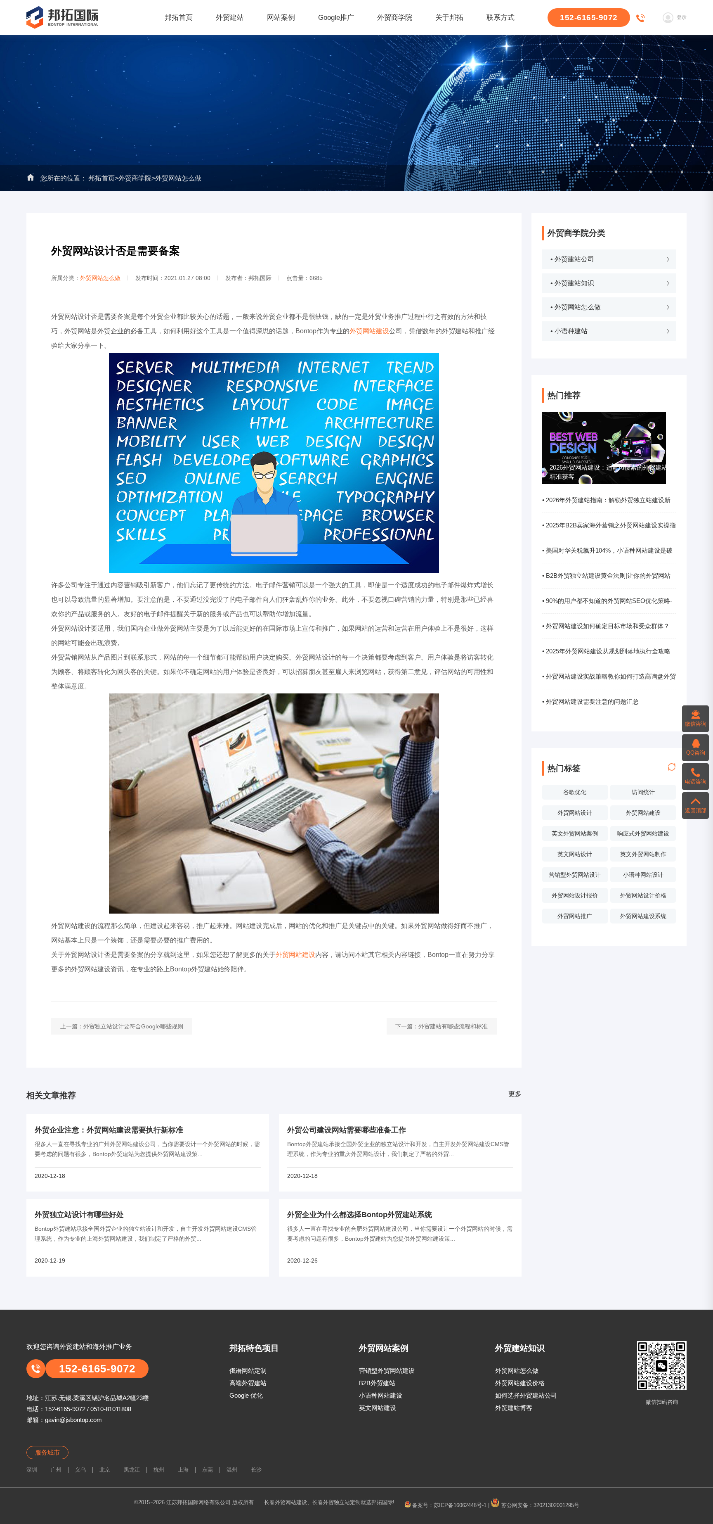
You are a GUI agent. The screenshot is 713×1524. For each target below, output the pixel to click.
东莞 (207, 1470)
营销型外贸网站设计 (575, 874)
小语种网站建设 (380, 1395)
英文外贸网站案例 (575, 833)
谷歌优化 (574, 792)
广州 (56, 1470)
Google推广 (336, 17)
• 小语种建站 (569, 331)
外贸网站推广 (574, 916)
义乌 (80, 1470)
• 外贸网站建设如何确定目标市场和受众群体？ (606, 625)
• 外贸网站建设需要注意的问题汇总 (590, 701)
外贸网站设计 (574, 812)
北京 (104, 1470)
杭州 (158, 1470)
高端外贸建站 (248, 1382)
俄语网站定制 (248, 1370)
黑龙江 (132, 1470)
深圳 (31, 1470)
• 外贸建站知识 (572, 283)
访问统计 (643, 792)
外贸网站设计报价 (575, 895)
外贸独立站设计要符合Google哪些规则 (133, 1026)
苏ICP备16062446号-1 (460, 1505)
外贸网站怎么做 (178, 178)
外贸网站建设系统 (643, 916)
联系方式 (500, 17)
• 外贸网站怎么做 (575, 307)
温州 (232, 1470)
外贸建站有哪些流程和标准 (453, 1026)
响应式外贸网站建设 (643, 833)
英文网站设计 (574, 854)
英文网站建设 (377, 1407)
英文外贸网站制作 (643, 854)
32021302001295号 (556, 1505)
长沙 (256, 1470)
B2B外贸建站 (377, 1382)
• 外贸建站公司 (572, 259)
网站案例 (281, 17)
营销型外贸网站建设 (387, 1370)
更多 (515, 1093)
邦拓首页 (179, 17)
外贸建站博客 (513, 1407)
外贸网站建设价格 (520, 1382)
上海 (183, 1470)
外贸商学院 (394, 17)
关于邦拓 (449, 17)
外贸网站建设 (643, 812)
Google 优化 (246, 1395)
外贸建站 (230, 17)
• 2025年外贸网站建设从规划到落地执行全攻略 (606, 651)
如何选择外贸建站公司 (526, 1395)
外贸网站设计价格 (643, 895)
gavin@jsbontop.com (73, 1419)
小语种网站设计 (643, 874)
